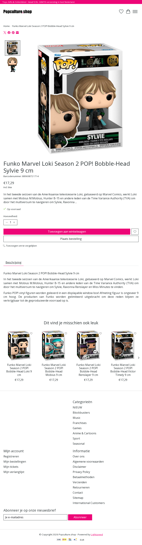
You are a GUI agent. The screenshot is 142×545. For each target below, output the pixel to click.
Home (6, 26)
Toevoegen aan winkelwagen (67, 231)
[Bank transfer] (59, 540)
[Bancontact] (75, 540)
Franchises (80, 423)
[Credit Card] (70, 540)
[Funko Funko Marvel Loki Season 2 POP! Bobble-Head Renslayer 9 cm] (88, 345)
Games (77, 428)
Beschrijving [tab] (13, 262)
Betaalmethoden (83, 477)
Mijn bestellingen (14, 461)
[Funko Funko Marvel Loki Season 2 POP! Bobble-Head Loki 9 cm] (19, 345)
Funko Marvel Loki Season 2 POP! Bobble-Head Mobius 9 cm (54, 370)
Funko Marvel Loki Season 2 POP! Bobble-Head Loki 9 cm (19, 370)
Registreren (11, 456)
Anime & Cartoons (84, 433)
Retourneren (81, 487)
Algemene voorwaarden (88, 461)
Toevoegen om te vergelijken (21, 245)
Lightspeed (97, 534)
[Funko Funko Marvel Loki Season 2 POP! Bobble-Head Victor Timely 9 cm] (123, 345)
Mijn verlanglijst (13, 472)
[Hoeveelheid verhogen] (14, 222)
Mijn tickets (10, 467)
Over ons (79, 456)
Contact (78, 492)
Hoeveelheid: (10, 216)
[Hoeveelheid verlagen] (7, 222)
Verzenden (80, 482)
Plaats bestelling (71, 239)
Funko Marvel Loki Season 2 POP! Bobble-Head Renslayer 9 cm (88, 370)
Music (76, 418)
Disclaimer (79, 467)
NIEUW (77, 407)
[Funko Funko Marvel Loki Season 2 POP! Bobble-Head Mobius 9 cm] (53, 345)
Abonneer (80, 517)
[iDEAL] (64, 540)
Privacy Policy (81, 472)
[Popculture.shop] (17, 11)
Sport (76, 438)
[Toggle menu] (135, 11)
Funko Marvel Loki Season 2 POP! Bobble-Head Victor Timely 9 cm (123, 370)
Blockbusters (81, 412)
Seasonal (79, 444)
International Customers (89, 503)
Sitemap (78, 498)
